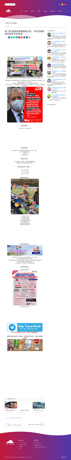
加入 (30, 332)
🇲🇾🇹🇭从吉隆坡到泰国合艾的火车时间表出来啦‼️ (14, 410)
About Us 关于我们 (23, 444)
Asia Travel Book (15, 457)
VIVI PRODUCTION (28, 457)
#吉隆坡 (13, 417)
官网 (26, 258)
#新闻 (21, 417)
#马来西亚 (17, 417)
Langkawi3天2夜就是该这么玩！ (58, 64)
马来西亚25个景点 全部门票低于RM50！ (41, 410)
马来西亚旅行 (52, 11)
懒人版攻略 (60, 11)
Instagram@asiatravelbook (40, 447)
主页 (21, 11)
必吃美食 (25, 11)
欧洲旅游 (45, 11)
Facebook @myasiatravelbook (38, 445)
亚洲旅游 (38, 11)
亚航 (20, 448)
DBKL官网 (28, 306)
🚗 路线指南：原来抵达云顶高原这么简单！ (27, 410)
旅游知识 (32, 11)
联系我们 (21, 446)
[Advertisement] (25, 47)
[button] (9, 37)
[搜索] (65, 11)
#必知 (10, 417)
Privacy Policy (22, 442)
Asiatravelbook (37, 442)
